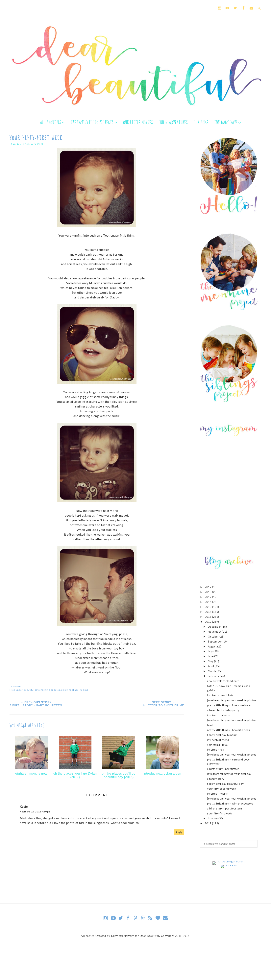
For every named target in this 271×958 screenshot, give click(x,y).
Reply (179, 832)
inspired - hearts (217, 793)
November (215, 631)
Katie (24, 806)
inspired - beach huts (220, 695)
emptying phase (70, 690)
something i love (217, 744)
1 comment (16, 686)
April (211, 666)
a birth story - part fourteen (224, 808)
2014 (208, 611)
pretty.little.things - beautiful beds (228, 730)
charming (44, 690)
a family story (215, 778)
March (212, 671)
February (214, 676)
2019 (208, 587)
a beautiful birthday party (223, 710)
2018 (208, 592)
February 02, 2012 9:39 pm (35, 811)
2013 (208, 616)
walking (84, 690)
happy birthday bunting (221, 734)
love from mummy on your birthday (229, 773)
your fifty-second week (221, 788)
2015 (208, 606)
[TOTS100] (229, 864)
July (211, 651)
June (211, 656)
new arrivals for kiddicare (223, 681)
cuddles (55, 690)
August (212, 646)
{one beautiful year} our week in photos (231, 700)
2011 (208, 823)
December (215, 626)
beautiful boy (31, 690)
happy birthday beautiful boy (225, 783)
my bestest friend (218, 739)
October (213, 636)
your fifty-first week (219, 813)
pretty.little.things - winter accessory (230, 803)
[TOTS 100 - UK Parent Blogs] (228, 861)
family (211, 725)
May (211, 661)
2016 (208, 601)
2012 (208, 621)
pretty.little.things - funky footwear (229, 705)
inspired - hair (216, 749)
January (213, 818)
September (215, 641)
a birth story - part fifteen (223, 768)
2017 (208, 596)
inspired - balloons (219, 715)
